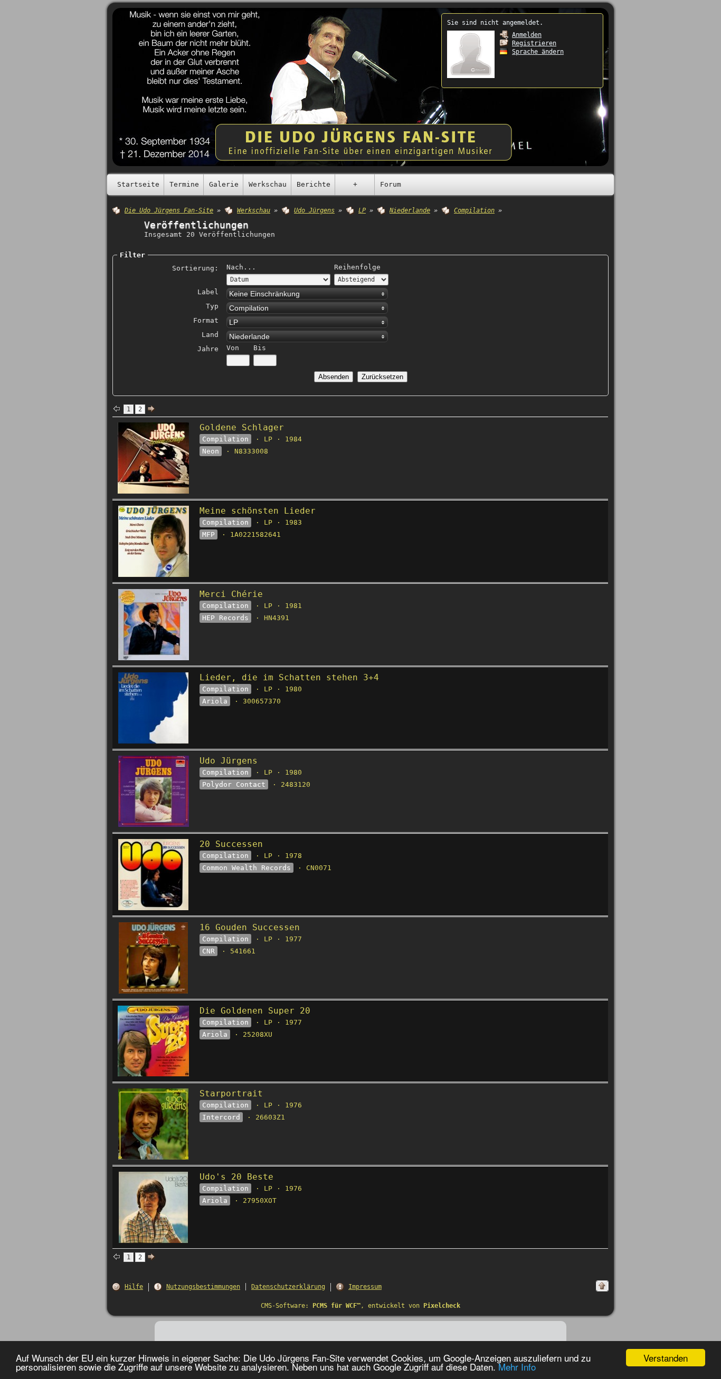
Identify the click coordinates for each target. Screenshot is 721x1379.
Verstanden (665, 1357)
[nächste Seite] (151, 409)
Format (206, 320)
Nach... (241, 267)
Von (232, 348)
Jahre (208, 349)
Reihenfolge (357, 267)
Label (208, 292)
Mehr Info (517, 1366)
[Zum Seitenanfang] (602, 1286)
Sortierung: (195, 268)
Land (210, 335)
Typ (212, 306)
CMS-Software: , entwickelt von (360, 1305)
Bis (259, 348)
